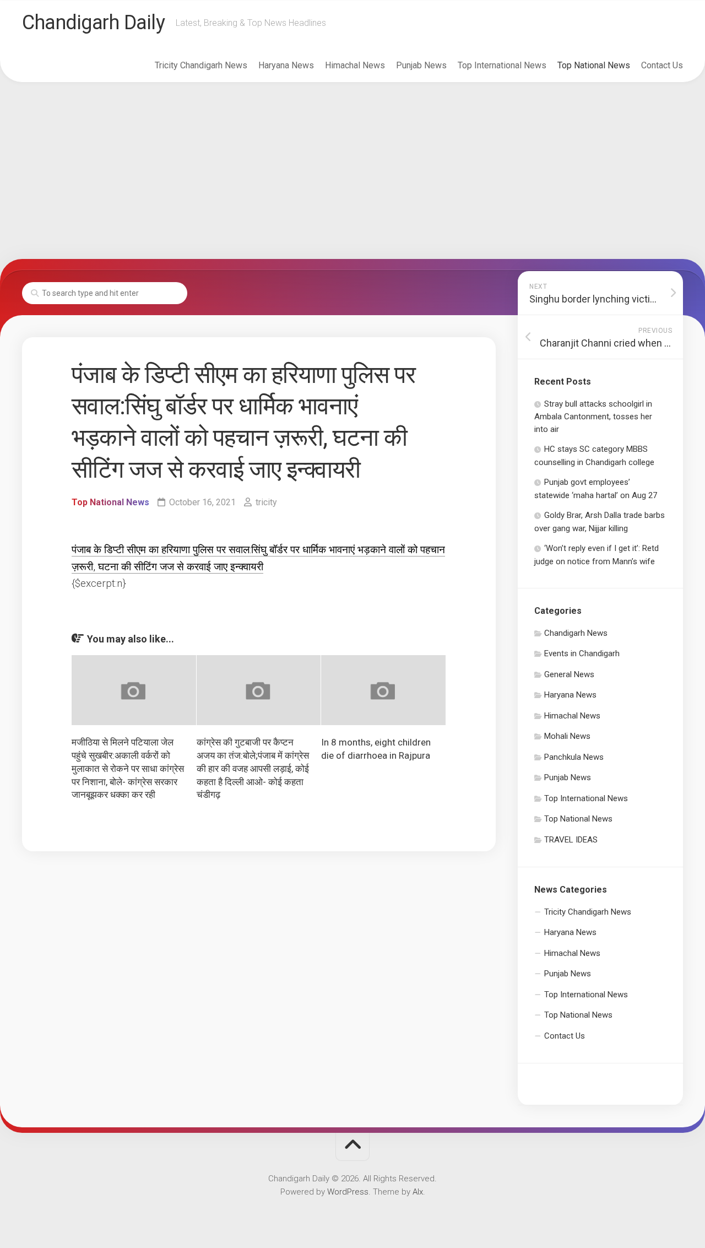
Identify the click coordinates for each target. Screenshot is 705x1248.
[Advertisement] (352, 171)
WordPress (347, 1192)
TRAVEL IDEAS (571, 840)
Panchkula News (574, 757)
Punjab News (421, 65)
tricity (266, 502)
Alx (418, 1192)
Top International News (502, 65)
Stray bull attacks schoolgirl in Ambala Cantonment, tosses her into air (593, 416)
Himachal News (355, 65)
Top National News (593, 65)
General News (569, 674)
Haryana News (286, 65)
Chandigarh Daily (93, 22)
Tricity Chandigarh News (201, 65)
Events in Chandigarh (582, 653)
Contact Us (662, 65)
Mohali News (567, 736)
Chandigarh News (576, 633)
